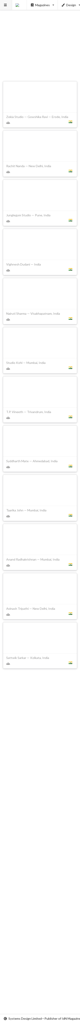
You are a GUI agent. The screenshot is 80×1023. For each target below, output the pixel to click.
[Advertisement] (40, 39)
